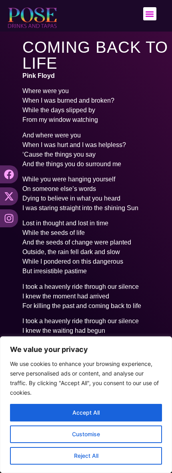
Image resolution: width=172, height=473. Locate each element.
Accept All (86, 412)
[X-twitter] (9, 196)
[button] (149, 13)
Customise (86, 434)
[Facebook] (9, 174)
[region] (86, 404)
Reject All (86, 455)
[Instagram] (9, 218)
